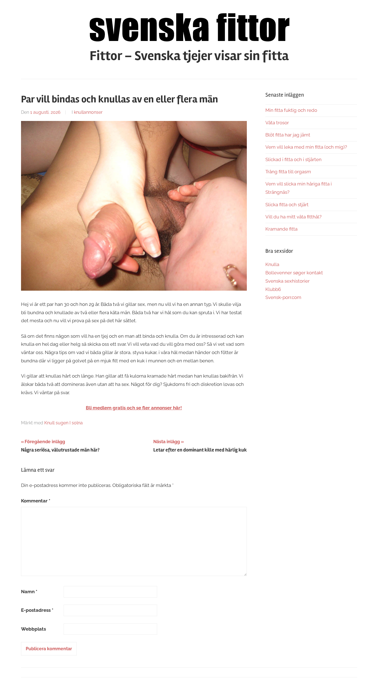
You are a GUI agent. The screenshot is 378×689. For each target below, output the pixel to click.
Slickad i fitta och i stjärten (293, 159)
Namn (29, 591)
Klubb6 (273, 289)
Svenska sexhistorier (287, 281)
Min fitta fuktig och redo (291, 110)
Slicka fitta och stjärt (287, 204)
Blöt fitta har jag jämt (287, 135)
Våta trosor (277, 122)
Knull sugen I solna (63, 422)
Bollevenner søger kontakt (294, 272)
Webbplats (33, 629)
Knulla (272, 264)
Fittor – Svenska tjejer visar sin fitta (189, 56)
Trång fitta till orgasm (288, 171)
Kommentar (35, 501)
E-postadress (37, 610)
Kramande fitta (281, 229)
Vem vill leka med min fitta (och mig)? (306, 147)
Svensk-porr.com (283, 297)
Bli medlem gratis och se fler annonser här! (134, 408)
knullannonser (88, 112)
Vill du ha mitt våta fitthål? (293, 217)
